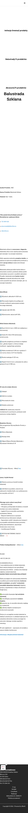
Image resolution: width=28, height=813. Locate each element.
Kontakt (14, 789)
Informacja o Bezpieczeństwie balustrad (11, 634)
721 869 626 (5, 221)
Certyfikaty (14, 791)
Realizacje (14, 793)
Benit (23, 806)
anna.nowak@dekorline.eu (8, 226)
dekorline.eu (5, 231)
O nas (14, 787)
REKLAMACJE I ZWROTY (14, 796)
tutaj (22, 545)
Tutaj (19, 468)
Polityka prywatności (14, 798)
